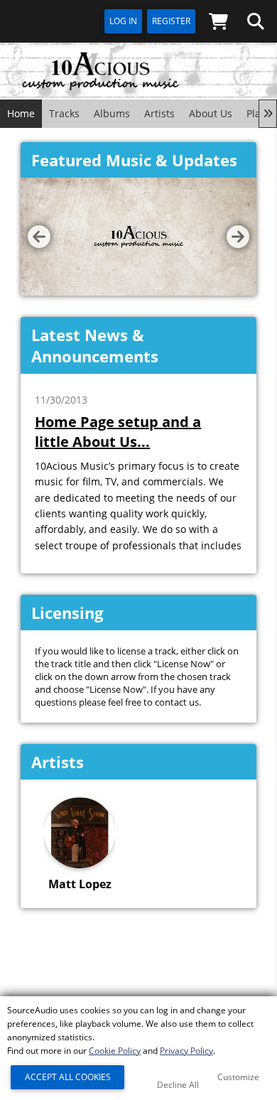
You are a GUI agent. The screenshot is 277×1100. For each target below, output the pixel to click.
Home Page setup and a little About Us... (118, 431)
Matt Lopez (80, 884)
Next (238, 236)
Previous (39, 236)
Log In (123, 21)
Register (171, 21)
